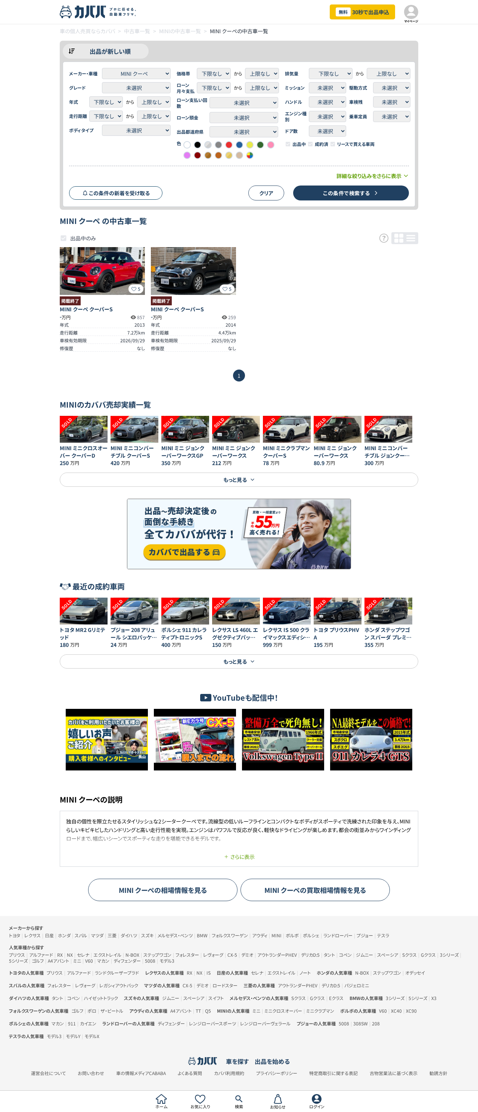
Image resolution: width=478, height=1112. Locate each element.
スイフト (216, 998)
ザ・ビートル (111, 1010)
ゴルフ (38, 960)
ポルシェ (311, 935)
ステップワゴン (157, 954)
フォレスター (187, 954)
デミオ (247, 954)
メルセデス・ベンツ (175, 935)
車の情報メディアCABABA (141, 1073)
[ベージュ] (239, 155)
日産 (49, 935)
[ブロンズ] (208, 155)
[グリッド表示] (398, 238)
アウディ (259, 935)
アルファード (41, 954)
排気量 (291, 74)
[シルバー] (208, 144)
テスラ (383, 935)
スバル (81, 935)
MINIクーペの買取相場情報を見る (315, 890)
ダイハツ (129, 935)
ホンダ (64, 935)
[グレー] (218, 144)
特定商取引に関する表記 (333, 1073)
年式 (73, 102)
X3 (434, 998)
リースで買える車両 (356, 144)
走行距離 (78, 116)
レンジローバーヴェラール (265, 1023)
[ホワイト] (187, 144)
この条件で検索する (346, 193)
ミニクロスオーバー (283, 1010)
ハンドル (293, 102)
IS (209, 972)
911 (72, 1023)
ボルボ (292, 935)
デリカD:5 (310, 954)
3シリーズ (449, 954)
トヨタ (14, 935)
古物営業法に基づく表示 (394, 1073)
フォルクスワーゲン (230, 935)
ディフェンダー (127, 960)
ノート (305, 972)
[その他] (249, 155)
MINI (276, 935)
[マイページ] (411, 12)
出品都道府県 (190, 132)
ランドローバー (338, 935)
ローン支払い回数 (192, 103)
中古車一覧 (137, 31)
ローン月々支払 (186, 88)
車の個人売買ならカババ (87, 31)
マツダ (97, 935)
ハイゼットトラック (101, 998)
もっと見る (235, 479)
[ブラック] (197, 144)
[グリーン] (260, 144)
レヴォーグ (213, 954)
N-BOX (132, 954)
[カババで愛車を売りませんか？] (239, 534)
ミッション (295, 88)
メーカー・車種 (83, 74)
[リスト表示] (410, 238)
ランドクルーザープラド (117, 972)
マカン (103, 960)
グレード (77, 88)
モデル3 (166, 960)
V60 (89, 960)
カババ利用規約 (229, 1073)
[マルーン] (197, 155)
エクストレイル (107, 954)
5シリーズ (18, 960)
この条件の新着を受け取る (119, 193)
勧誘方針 (438, 1073)
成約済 (321, 144)
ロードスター (225, 985)
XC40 (396, 1010)
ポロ (91, 1010)
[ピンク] (270, 144)
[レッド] (228, 144)
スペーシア (387, 954)
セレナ (83, 954)
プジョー (365, 935)
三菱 (112, 935)
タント (329, 954)
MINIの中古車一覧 (180, 31)
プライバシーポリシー (276, 1073)
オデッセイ (415, 972)
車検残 (356, 102)
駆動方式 (358, 88)
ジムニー (364, 954)
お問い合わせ (91, 1073)
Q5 (208, 1010)
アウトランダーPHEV (277, 954)
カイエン (88, 1023)
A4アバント (58, 960)
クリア (266, 193)
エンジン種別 (296, 116)
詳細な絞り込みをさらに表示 (368, 176)
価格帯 (183, 74)
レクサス (32, 935)
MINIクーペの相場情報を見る (163, 890)
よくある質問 (190, 1073)
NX (70, 954)
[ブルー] (239, 144)
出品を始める (272, 1061)
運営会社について (48, 1073)
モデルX (91, 1036)
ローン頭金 (187, 118)
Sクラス (409, 954)
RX (60, 954)
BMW (202, 935)
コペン (345, 954)
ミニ (77, 960)
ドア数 (291, 131)
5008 (150, 960)
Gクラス (428, 954)
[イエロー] (249, 144)
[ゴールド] (228, 155)
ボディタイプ (81, 130)
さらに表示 (242, 856)
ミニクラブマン (320, 1010)
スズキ (147, 935)
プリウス (17, 954)
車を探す (237, 1061)
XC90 (411, 1010)
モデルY (73, 1036)
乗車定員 (358, 116)
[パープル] (187, 155)
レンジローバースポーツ (212, 1023)
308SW (360, 1023)
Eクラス (336, 998)
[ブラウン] (218, 155)
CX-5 (232, 954)
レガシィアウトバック (118, 985)
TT (198, 1010)
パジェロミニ (356, 985)
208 (376, 1023)
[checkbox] (288, 144)
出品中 (299, 144)
